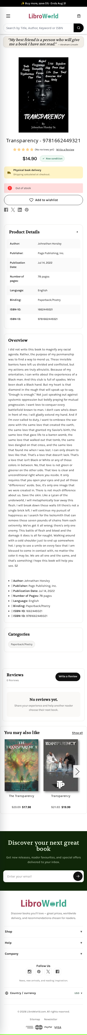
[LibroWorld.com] (43, 903)
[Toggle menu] (8, 16)
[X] (13, 210)
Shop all (77, 733)
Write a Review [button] (65, 149)
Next (77, 771)
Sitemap (35, 1019)
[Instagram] (29, 971)
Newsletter (50, 1019)
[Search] (79, 27)
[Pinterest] (27, 210)
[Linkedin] (20, 210)
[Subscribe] (78, 876)
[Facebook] (6, 210)
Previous (5, 771)
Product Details (24, 232)
